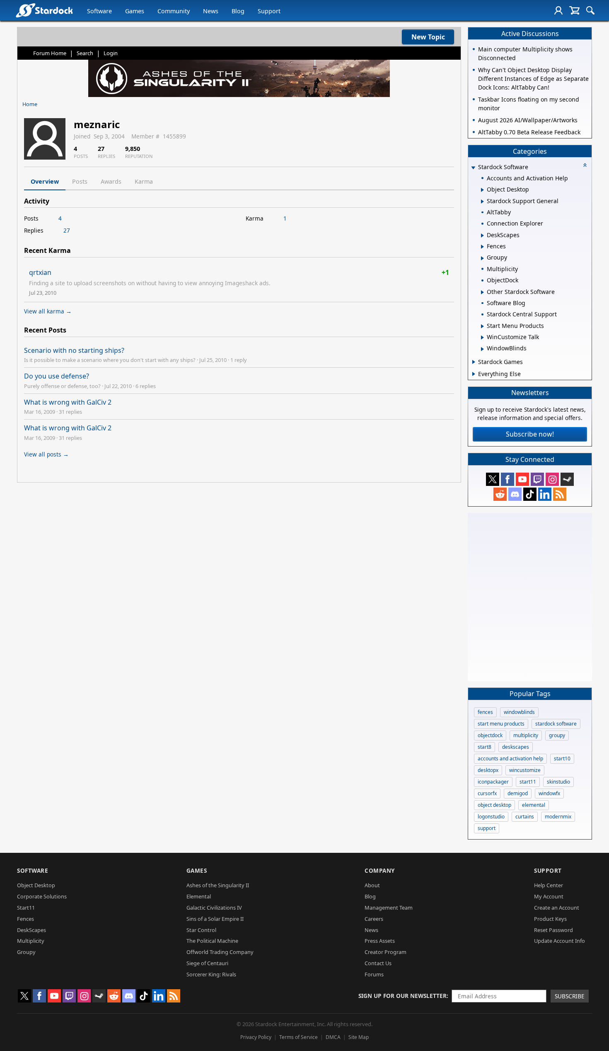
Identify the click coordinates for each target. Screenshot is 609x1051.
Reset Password (553, 930)
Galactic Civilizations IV (214, 907)
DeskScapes (31, 930)
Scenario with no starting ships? (74, 350)
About (372, 885)
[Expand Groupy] (482, 258)
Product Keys (550, 918)
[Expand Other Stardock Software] (482, 292)
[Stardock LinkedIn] (544, 494)
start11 (528, 781)
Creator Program (385, 952)
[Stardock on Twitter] (492, 479)
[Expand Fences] (482, 247)
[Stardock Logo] (44, 10)
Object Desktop (36, 885)
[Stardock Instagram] (552, 479)
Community (173, 11)
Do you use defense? (56, 376)
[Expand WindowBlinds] (482, 349)
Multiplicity (30, 940)
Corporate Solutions (42, 896)
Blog (238, 11)
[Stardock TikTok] (529, 494)
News (210, 11)
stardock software (556, 723)
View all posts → (46, 454)
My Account (548, 896)
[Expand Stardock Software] (473, 167)
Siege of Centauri (207, 963)
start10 (562, 758)
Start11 (26, 907)
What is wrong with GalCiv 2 (67, 402)
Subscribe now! (530, 434)
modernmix (558, 816)
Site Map (358, 1037)
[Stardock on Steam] (567, 479)
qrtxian (40, 272)
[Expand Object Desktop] (482, 190)
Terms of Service (298, 1037)
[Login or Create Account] (558, 10)
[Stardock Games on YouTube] (522, 479)
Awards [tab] (111, 181)
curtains (524, 816)
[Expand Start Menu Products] (482, 326)
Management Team (389, 907)
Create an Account (556, 907)
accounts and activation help (510, 758)
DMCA (333, 1037)
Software (99, 11)
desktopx (488, 770)
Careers (374, 918)
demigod (518, 793)
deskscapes (515, 746)
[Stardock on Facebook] (507, 479)
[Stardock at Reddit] (500, 494)
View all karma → (48, 311)
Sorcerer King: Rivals (211, 974)
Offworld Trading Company (220, 952)
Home (29, 104)
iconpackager (493, 781)
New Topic (428, 36)
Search (85, 53)
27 (66, 230)
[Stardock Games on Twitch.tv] (537, 479)
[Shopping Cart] (574, 10)
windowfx (549, 793)
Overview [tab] (45, 181)
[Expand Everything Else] (473, 374)
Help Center (548, 885)
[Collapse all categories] (585, 165)
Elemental (198, 896)
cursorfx (487, 793)
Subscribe (570, 996)
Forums (374, 974)
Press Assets (380, 940)
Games (134, 11)
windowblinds (519, 712)
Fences (25, 918)
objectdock (490, 735)
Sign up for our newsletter (402, 996)
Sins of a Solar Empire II (215, 918)
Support (269, 11)
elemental (533, 804)
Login (111, 53)
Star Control (201, 930)
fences (485, 712)
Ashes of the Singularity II (217, 885)
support (486, 828)
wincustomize (525, 770)
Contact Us (378, 963)
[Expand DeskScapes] (482, 235)
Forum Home (49, 53)
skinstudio (558, 781)
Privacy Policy (255, 1037)
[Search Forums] (590, 10)
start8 (484, 746)
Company (380, 870)
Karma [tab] (144, 181)
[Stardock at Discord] (515, 494)
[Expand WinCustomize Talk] (482, 337)
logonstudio (491, 816)
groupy (557, 735)
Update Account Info (559, 940)
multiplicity (525, 735)
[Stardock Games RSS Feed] (559, 494)
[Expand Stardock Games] (473, 362)
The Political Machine (212, 940)
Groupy (26, 952)
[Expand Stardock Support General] (482, 201)
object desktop (494, 804)
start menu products (501, 723)
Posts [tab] (79, 181)
